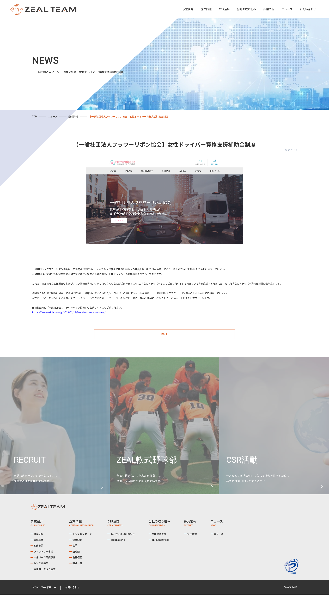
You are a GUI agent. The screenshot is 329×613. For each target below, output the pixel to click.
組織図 (76, 551)
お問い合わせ (308, 9)
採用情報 (268, 9)
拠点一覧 (77, 563)
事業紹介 (39, 534)
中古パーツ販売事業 (45, 557)
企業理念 (77, 539)
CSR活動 (224, 9)
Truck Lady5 (118, 539)
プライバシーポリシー (44, 587)
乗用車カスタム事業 (45, 569)
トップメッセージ (82, 534)
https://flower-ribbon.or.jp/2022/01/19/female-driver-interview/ (68, 312)
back (164, 334)
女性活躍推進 (159, 534)
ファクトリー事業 (43, 551)
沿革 (74, 545)
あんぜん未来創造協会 (123, 534)
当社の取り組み (246, 9)
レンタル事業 (41, 563)
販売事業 (39, 545)
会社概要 (77, 557)
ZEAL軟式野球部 (160, 539)
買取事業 (39, 539)
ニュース (287, 9)
